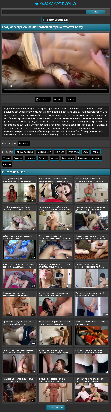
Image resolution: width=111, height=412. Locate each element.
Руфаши (43, 158)
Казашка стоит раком (89, 158)
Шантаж (30, 158)
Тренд (6, 158)
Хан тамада (68, 158)
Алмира (96, 151)
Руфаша (18, 158)
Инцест (25, 143)
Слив (85, 151)
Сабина (7, 164)
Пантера (59, 151)
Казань (54, 158)
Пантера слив (44, 151)
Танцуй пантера (24, 151)
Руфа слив (73, 151)
